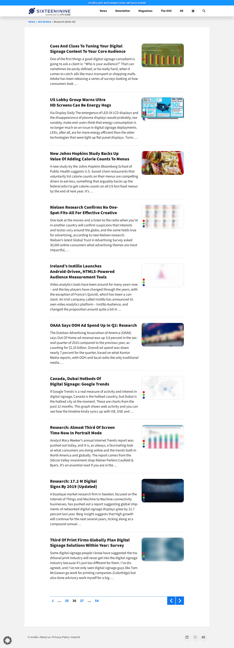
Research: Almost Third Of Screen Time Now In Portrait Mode (82, 430)
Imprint (75, 637)
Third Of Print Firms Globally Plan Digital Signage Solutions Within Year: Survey (90, 543)
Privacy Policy (60, 637)
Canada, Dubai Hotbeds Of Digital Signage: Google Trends (79, 381)
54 (98, 600)
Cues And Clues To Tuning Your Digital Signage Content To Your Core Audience (88, 49)
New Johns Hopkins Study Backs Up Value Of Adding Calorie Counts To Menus (89, 156)
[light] (193, 10)
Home (31, 22)
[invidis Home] (48, 10)
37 (83, 600)
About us (45, 637)
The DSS (166, 11)
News (103, 11)
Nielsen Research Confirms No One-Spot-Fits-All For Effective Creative (84, 210)
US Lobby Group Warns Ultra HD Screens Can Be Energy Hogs (80, 102)
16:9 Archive (44, 22)
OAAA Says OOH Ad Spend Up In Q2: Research (93, 325)
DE (181, 11)
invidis (34, 637)
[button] (204, 10)
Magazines (145, 11)
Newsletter (122, 11)
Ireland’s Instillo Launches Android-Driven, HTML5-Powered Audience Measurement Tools (82, 271)
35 (68, 600)
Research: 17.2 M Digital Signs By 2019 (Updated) (73, 484)
